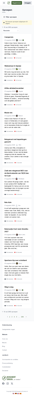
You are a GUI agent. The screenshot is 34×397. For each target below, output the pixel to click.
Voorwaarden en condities (10, 359)
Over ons (5, 339)
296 (22, 317)
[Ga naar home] (8, 2)
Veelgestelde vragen (8, 329)
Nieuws (4, 342)
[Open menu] (4, 3)
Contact (4, 350)
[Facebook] (3, 383)
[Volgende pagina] (26, 317)
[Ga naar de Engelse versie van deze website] (13, 393)
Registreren (17, 3)
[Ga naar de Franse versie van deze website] (18, 393)
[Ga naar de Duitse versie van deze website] (16, 393)
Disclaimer (5, 370)
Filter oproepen (11, 17)
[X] (12, 383)
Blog (3, 346)
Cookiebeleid (6, 367)
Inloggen (28, 3)
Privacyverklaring (7, 363)
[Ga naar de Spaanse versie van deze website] (20, 393)
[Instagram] (8, 383)
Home (3, 12)
